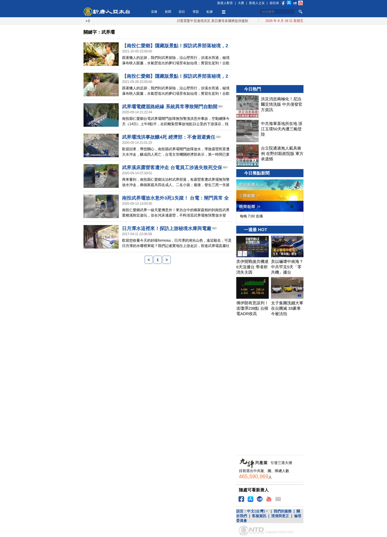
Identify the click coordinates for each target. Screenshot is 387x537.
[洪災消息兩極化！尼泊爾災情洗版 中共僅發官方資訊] (247, 106)
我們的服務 (283, 511)
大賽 (241, 3)
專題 (196, 11)
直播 (154, 11)
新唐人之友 (257, 3)
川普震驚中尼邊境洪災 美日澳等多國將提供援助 (201, 21)
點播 (209, 11)
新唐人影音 (225, 3)
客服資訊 (259, 516)
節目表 (274, 3)
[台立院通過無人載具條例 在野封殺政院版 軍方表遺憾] (247, 155)
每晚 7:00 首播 (251, 216)
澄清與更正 (280, 516)
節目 (182, 11)
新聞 (168, 11)
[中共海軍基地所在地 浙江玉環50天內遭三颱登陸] (247, 131)
